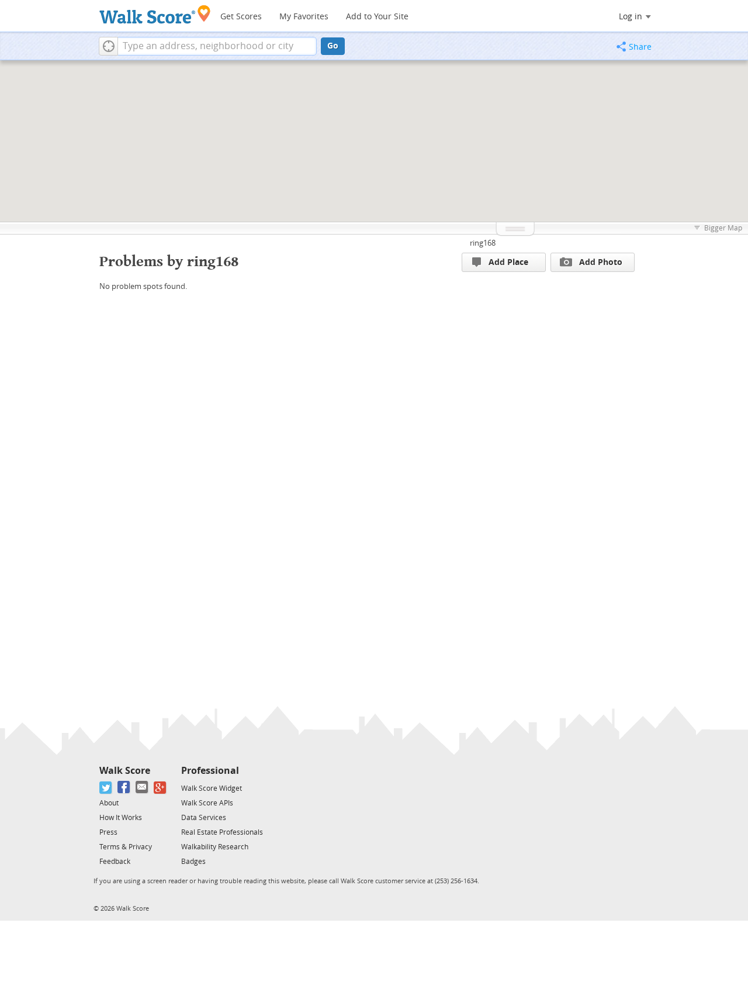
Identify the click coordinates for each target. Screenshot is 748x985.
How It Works (120, 818)
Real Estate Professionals (222, 832)
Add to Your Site (377, 17)
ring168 (483, 243)
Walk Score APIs (207, 803)
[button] (108, 46)
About (109, 803)
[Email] (142, 787)
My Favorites (303, 17)
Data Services (203, 818)
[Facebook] (124, 787)
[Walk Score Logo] (155, 14)
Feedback (114, 861)
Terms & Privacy (125, 847)
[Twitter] (106, 787)
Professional (210, 770)
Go (332, 46)
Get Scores (241, 17)
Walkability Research (214, 847)
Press (108, 832)
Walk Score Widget (211, 788)
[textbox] (217, 46)
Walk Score (124, 770)
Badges (193, 861)
